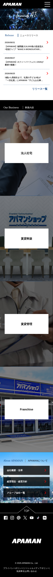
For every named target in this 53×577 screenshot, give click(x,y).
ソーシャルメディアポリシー (36, 568)
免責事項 (20, 571)
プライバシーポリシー (13, 568)
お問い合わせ (31, 571)
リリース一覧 (39, 88)
